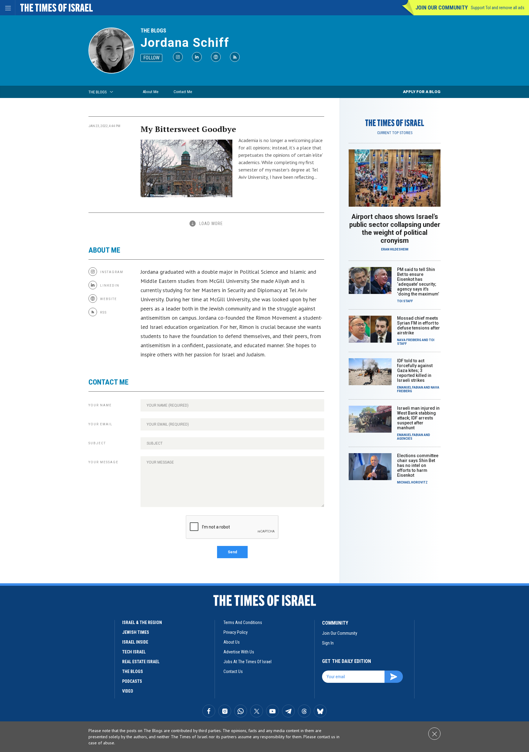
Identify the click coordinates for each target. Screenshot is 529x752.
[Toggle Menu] (7, 7)
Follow (151, 58)
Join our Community (441, 7)
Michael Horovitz (412, 482)
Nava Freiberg (409, 340)
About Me (150, 91)
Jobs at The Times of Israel (247, 661)
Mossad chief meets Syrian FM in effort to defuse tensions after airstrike (418, 325)
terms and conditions (242, 622)
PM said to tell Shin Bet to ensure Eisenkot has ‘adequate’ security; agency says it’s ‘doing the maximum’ (418, 281)
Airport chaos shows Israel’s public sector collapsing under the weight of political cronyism (394, 228)
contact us (233, 671)
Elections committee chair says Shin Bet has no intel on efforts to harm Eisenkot (417, 465)
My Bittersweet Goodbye (188, 129)
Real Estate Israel (140, 661)
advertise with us (238, 651)
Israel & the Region (142, 622)
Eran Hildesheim (394, 249)
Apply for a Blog (422, 91)
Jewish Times (135, 632)
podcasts (132, 681)
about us (231, 642)
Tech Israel (134, 651)
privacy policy (235, 632)
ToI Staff (405, 301)
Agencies (404, 438)
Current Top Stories (394, 133)
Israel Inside (135, 642)
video (127, 691)
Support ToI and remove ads (497, 7)
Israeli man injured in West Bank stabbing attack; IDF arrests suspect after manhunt (418, 418)
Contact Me (183, 91)
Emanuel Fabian (410, 387)
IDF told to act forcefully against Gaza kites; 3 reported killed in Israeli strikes (415, 370)
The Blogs (153, 30)
